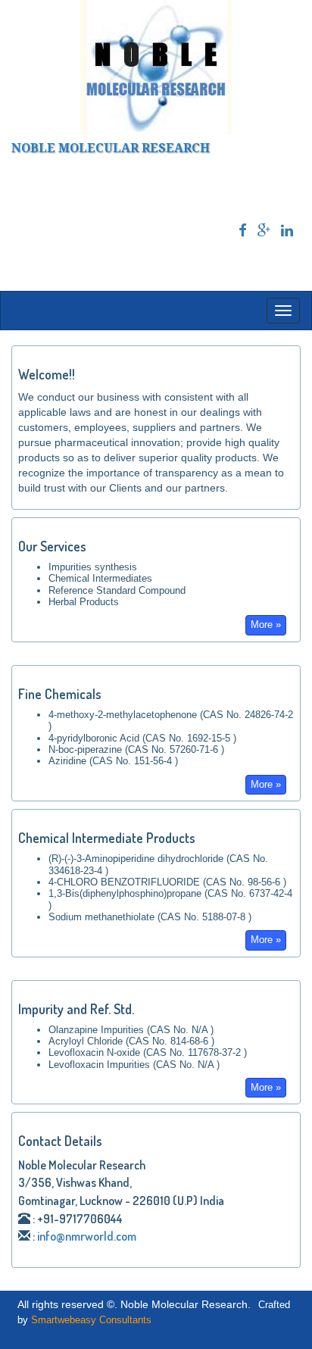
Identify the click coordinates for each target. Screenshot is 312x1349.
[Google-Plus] (263, 230)
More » (266, 624)
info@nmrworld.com (86, 1236)
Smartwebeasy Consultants (91, 1320)
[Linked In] (287, 230)
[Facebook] (243, 230)
